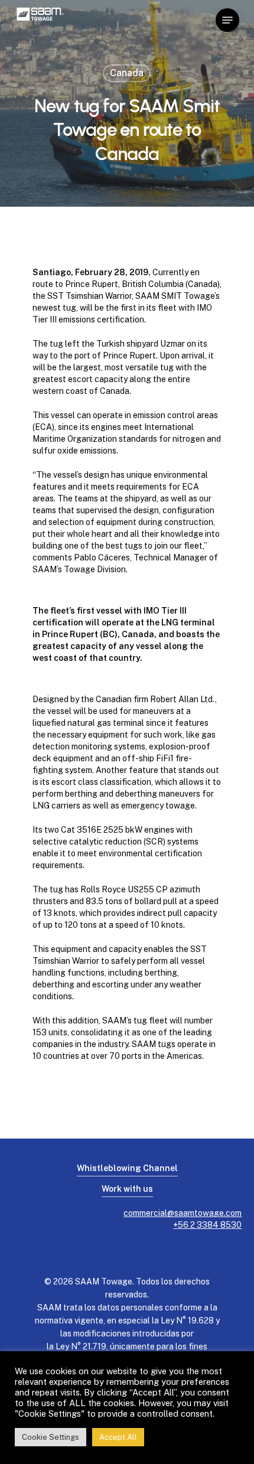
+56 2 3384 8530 (207, 1225)
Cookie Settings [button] (50, 1437)
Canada (127, 73)
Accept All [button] (118, 1437)
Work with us (127, 1189)
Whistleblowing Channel (127, 1168)
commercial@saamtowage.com (182, 1213)
